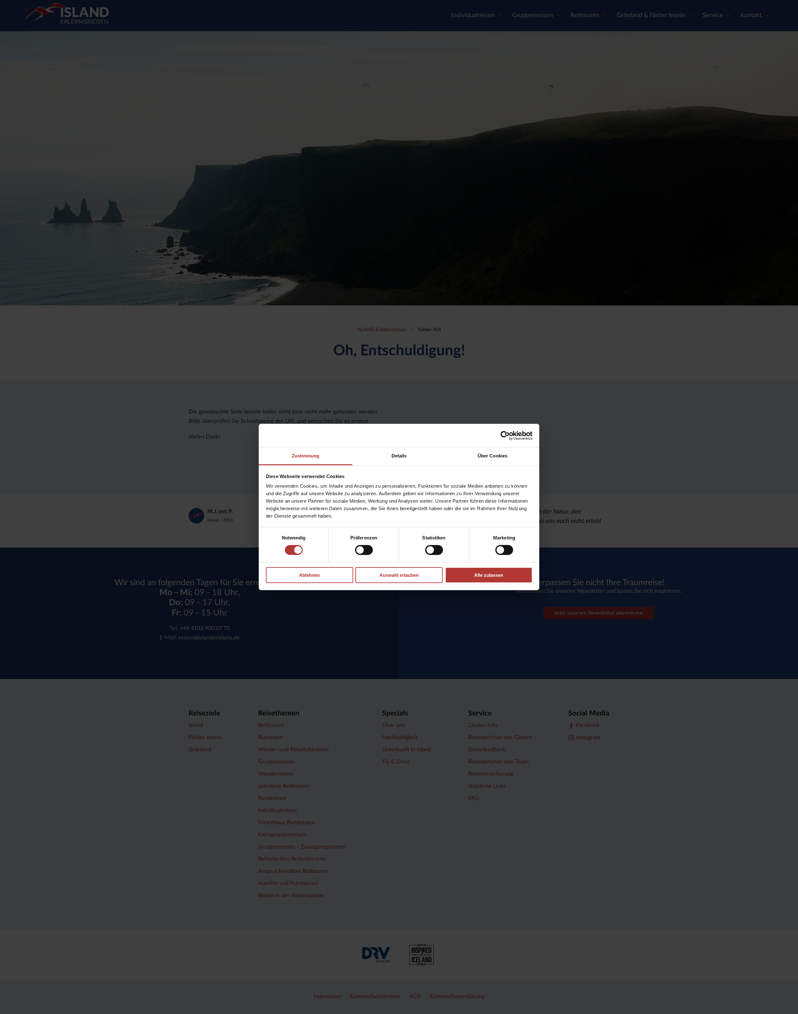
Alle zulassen (488, 575)
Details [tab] (399, 455)
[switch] (364, 550)
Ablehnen (309, 575)
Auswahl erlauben (399, 575)
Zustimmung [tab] (306, 455)
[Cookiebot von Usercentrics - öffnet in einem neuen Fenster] (505, 435)
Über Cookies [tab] (492, 455)
